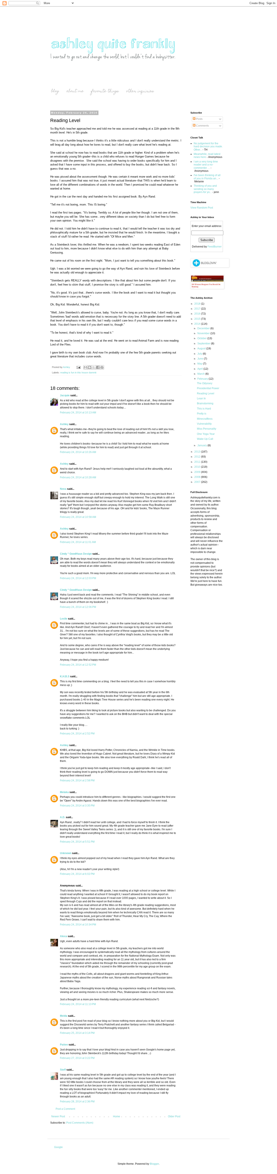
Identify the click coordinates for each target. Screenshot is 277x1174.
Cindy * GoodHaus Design (76, 553)
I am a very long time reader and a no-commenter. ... (206, 164)
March (201, 373)
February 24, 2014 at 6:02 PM (77, 873)
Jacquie (65, 395)
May (200, 363)
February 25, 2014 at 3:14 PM (77, 1032)
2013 (197, 451)
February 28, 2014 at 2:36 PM (77, 1101)
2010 (197, 466)
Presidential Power (208, 388)
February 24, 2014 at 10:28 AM (78, 477)
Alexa (63, 936)
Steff (63, 1069)
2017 (197, 308)
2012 (197, 456)
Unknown (65, 853)
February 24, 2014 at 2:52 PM (77, 733)
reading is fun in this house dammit (78, 372)
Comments (202, 125)
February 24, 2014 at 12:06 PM (78, 607)
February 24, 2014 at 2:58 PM (77, 780)
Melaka (64, 792)
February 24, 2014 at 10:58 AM (78, 517)
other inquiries (140, 91)
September (204, 343)
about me (75, 91)
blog (55, 91)
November (203, 333)
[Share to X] (94, 367)
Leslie (63, 618)
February (203, 378)
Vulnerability (204, 423)
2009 (197, 472)
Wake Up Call (205, 438)
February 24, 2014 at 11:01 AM (78, 542)
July (200, 353)
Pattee (64, 1044)
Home (116, 1116)
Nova (63, 488)
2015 (197, 318)
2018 (197, 303)
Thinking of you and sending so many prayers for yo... (205, 189)
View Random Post (201, 207)
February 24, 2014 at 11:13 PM (78, 1004)
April (200, 368)
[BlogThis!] (89, 367)
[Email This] (85, 367)
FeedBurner (215, 246)
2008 (197, 477)
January (202, 445)
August (201, 348)
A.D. (62, 817)
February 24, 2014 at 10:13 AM (78, 412)
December (203, 328)
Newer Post (58, 1116)
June (200, 358)
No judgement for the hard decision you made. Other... (208, 146)
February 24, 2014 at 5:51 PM (77, 841)
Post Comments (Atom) (79, 1122)
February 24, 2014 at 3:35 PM (77, 805)
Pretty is (201, 413)
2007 (197, 481)
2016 (197, 313)
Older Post (174, 1116)
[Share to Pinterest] (102, 367)
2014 (197, 323)
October (202, 338)
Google (58, 1147)
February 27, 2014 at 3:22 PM (77, 1058)
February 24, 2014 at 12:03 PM (78, 578)
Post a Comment (65, 1108)
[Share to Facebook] (98, 367)
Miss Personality (206, 428)
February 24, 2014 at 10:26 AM (78, 452)
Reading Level (205, 393)
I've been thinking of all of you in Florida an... (207, 177)
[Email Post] (78, 367)
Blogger (154, 1163)
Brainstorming (205, 403)
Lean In (201, 398)
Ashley (64, 424)
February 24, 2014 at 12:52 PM (78, 664)
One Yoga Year (206, 433)
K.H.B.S (64, 676)
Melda (63, 1015)
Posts (199, 118)
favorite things (105, 91)
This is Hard (204, 408)
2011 (197, 461)
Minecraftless (205, 418)
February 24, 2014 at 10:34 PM (78, 924)
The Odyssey (204, 383)
